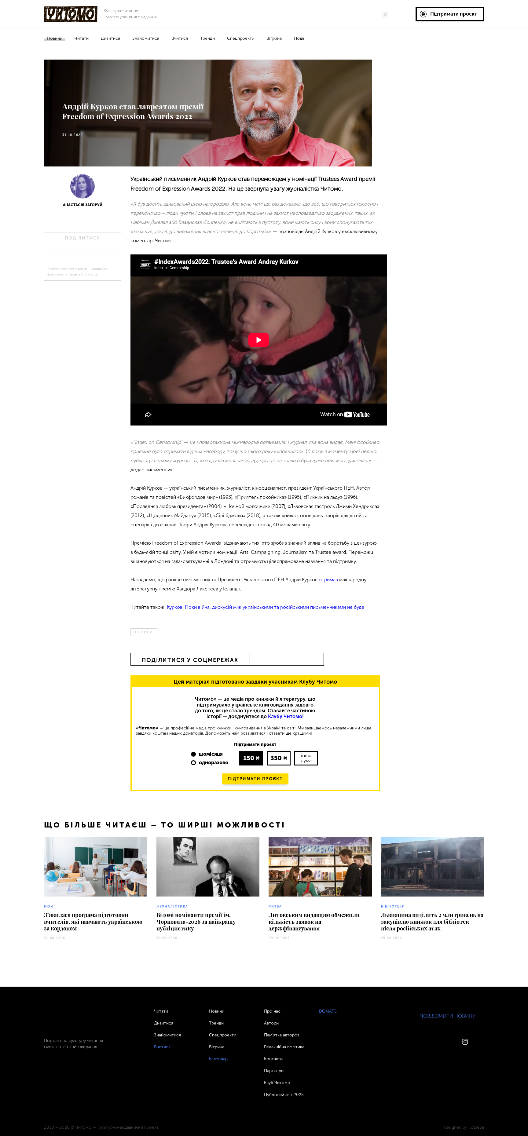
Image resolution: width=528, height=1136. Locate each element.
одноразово (213, 762)
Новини (54, 38)
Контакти (273, 1058)
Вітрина (274, 38)
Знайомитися (145, 38)
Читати (82, 38)
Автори (271, 1023)
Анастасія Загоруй (82, 205)
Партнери (274, 1070)
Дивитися (110, 38)
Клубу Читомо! (286, 716)
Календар (218, 1058)
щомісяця (211, 754)
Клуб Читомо (277, 1082)
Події (299, 38)
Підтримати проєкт (255, 778)
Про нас (272, 1011)
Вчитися (179, 38)
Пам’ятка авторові (282, 1035)
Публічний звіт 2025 (284, 1094)
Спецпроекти (240, 38)
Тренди (207, 38)
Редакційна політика (284, 1047)
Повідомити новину (447, 1016)
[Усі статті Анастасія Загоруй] (82, 188)
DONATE (328, 1011)
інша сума (306, 758)
